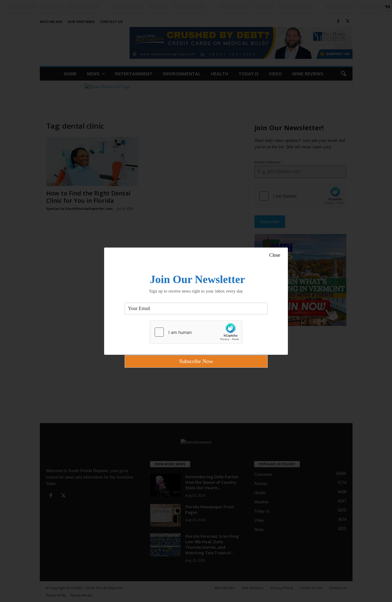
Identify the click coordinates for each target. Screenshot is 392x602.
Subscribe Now (196, 361)
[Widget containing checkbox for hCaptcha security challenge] (196, 332)
